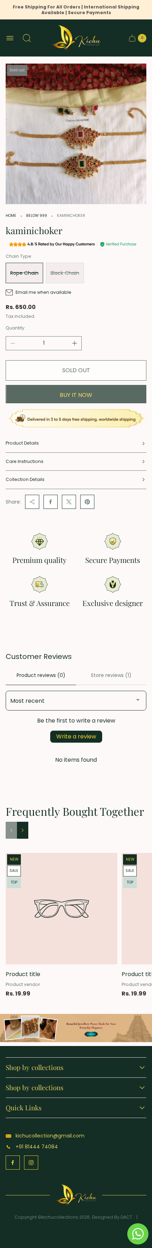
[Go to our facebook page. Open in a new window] (13, 1162)
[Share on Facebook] (50, 502)
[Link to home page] (76, 1195)
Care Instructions (24, 461)
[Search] (27, 38)
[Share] (32, 502)
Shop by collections (35, 1067)
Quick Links (24, 1108)
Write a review (76, 736)
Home (11, 215)
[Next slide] (22, 830)
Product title (23, 974)
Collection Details (25, 479)
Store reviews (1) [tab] (111, 675)
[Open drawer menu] (10, 38)
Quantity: (15, 328)
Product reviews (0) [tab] (41, 675)
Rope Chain (24, 273)
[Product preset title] (61, 908)
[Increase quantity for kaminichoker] (74, 343)
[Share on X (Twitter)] (69, 502)
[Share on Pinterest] (87, 502)
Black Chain (65, 273)
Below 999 (36, 215)
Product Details (22, 443)
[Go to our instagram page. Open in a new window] (31, 1162)
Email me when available (43, 292)
